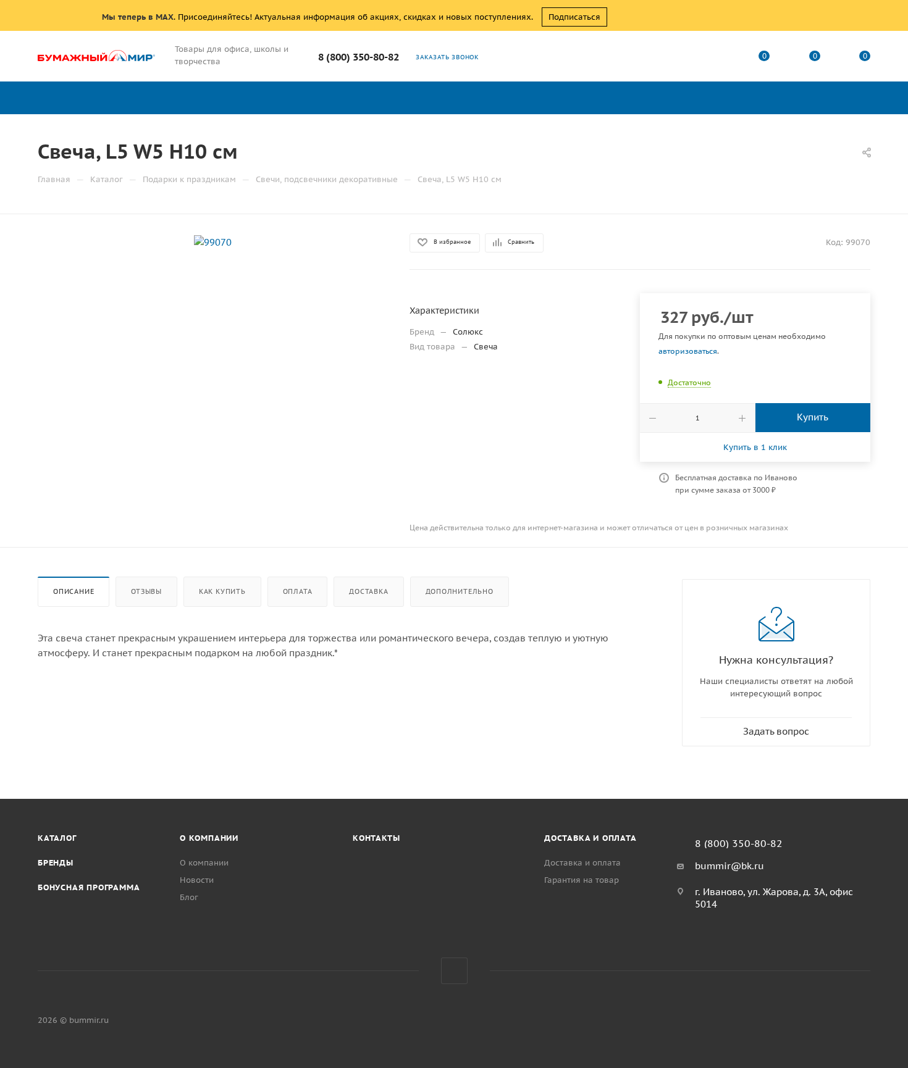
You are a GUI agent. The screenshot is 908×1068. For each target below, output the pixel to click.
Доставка (368, 591)
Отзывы (146, 591)
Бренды (56, 862)
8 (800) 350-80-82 (358, 57)
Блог (189, 897)
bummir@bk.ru (729, 866)
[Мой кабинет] (714, 58)
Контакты (376, 838)
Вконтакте (454, 970)
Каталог (57, 838)
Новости (197, 880)
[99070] (213, 242)
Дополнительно (460, 591)
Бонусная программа (89, 887)
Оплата (298, 591)
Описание (73, 591)
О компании (209, 838)
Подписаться (574, 17)
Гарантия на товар (581, 880)
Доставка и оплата (590, 838)
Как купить (222, 591)
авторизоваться (687, 351)
